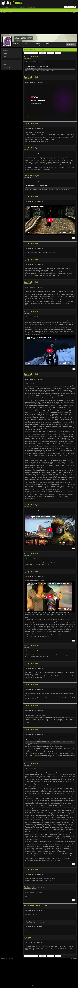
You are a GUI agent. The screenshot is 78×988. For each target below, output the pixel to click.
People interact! (29, 921)
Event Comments (6, 67)
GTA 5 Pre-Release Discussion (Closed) (34, 907)
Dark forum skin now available (34, 887)
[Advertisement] (19, 23)
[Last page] (59, 53)
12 (45, 52)
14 (50, 52)
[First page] (25, 53)
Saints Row (27, 937)
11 (42, 52)
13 (47, 52)
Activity (22, 7)
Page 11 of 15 (65, 52)
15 (53, 52)
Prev (28, 956)
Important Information (30, 888)
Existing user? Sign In (71, 1)
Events (4, 64)
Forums (14, 7)
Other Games (28, 58)
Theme (39, 984)
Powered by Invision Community (39, 985)
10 (39, 52)
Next (56, 956)
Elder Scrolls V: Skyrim (31, 56)
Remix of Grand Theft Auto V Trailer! (36, 905)
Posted (31, 61)
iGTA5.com (5, 7)
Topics (4, 56)
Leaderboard (31, 7)
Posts (4, 59)
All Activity (5, 50)
